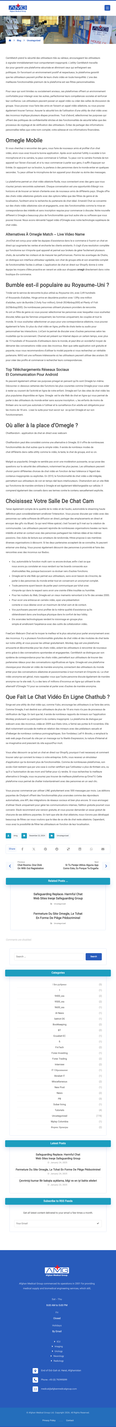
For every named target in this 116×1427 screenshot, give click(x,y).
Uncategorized (63, 835)
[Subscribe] (97, 1224)
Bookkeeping (59, 1025)
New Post (60, 1087)
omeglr (81, 270)
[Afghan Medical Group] (18, 8)
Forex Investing (60, 1053)
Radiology (59, 1361)
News (60, 1093)
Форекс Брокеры (59, 1127)
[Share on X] (34, 849)
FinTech (59, 1047)
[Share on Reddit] (57, 849)
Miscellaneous (59, 1082)
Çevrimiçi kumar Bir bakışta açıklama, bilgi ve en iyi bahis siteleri (58, 1181)
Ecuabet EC (59, 1036)
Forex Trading (59, 1059)
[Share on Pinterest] (45, 849)
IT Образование (60, 1070)
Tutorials (59, 1110)
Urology (59, 1351)
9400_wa (59, 996)
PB (59, 1099)
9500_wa (59, 1002)
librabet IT (59, 1076)
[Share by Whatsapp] (91, 849)
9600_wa (59, 1007)
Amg (16, 835)
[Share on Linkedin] (80, 849)
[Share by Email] (103, 849)
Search (93, 956)
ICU (58, 1342)
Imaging (59, 1346)
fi (59, 1042)
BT (59, 1030)
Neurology (58, 1356)
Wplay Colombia (59, 1122)
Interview (59, 1065)
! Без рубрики (59, 985)
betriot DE (59, 1019)
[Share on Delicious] (68, 849)
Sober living (59, 1105)
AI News (59, 1013)
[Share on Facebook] (22, 849)
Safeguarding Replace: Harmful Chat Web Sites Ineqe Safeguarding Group (58, 1157)
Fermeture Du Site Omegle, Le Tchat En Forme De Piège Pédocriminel (58, 1170)
